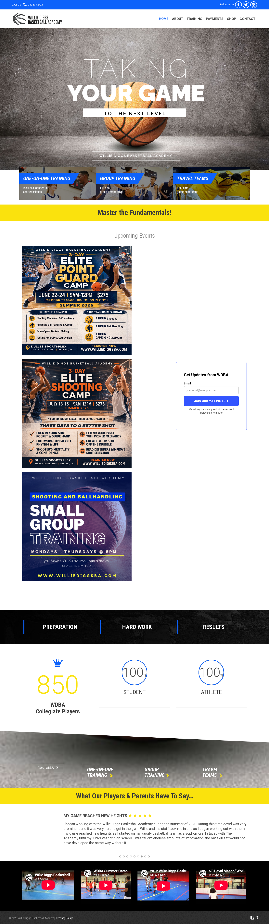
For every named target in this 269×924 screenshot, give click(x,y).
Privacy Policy (65, 918)
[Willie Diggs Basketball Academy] (37, 18)
